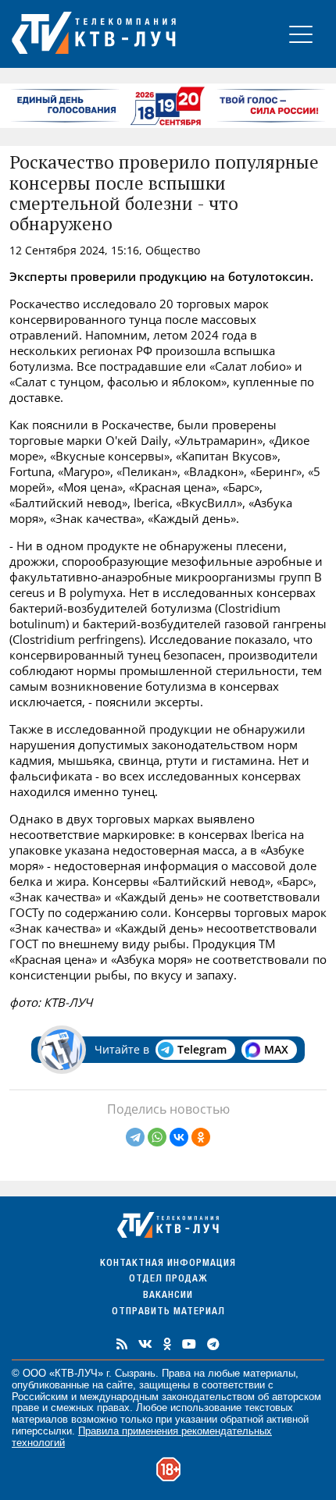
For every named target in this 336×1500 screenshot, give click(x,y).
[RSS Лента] (121, 1344)
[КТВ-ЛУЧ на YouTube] (189, 1344)
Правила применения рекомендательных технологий (142, 1436)
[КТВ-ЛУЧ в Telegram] (213, 1344)
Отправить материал (168, 1312)
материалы (269, 1373)
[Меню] (300, 34)
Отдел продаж (168, 1279)
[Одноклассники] (200, 1137)
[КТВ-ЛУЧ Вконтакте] (145, 1344)
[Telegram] (135, 1137)
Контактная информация (168, 1264)
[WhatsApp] (157, 1137)
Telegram (202, 1049)
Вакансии (168, 1296)
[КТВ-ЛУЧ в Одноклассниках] (167, 1344)
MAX (276, 1049)
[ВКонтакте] (179, 1137)
